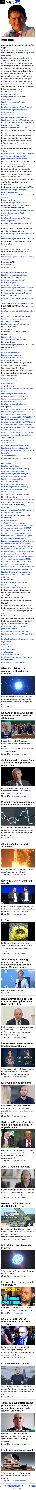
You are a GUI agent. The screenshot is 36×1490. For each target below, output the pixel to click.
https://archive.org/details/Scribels (13, 102)
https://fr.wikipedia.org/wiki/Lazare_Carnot (16, 448)
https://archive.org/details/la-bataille (13, 203)
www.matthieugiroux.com (10, 654)
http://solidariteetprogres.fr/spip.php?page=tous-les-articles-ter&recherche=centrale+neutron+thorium (15, 628)
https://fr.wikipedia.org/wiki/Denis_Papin (15, 445)
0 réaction (15, 838)
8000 (4, 1486)
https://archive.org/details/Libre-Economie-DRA (18, 409)
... (0, 1486)
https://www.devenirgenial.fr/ (11, 360)
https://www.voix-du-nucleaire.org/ (13, 662)
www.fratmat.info (7, 652)
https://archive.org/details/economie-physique (17, 412)
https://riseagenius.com (9, 481)
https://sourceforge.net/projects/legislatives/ (16, 58)
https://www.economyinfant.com (12, 471)
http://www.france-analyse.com (12, 355)
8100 (28, 1486)
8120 (33, 1486)
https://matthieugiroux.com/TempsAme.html (16, 107)
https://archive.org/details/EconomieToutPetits (17, 288)
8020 (9, 1486)
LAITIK (16, 125)
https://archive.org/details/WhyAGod (14, 489)
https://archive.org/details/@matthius (14, 110)
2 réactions (16, 754)
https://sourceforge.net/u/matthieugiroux (15, 324)
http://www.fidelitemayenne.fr (11, 337)
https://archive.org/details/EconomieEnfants (16, 290)
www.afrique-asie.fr (8, 649)
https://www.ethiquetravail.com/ (12, 358)
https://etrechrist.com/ (8, 264)
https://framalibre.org (8, 585)
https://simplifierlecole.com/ (10, 352)
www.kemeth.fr (6, 644)
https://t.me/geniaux (15, 91)
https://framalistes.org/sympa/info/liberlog (15, 218)
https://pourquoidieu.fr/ (9, 267)
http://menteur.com (7, 440)
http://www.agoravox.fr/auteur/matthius (14, 394)
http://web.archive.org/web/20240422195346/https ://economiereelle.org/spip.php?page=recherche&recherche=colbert (17, 156)
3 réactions (16, 875)
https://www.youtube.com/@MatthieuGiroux (16, 587)
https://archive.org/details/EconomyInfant (15, 474)
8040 (14, 1486)
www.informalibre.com (9, 376)
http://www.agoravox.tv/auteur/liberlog (14, 396)
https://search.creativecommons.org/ (14, 582)
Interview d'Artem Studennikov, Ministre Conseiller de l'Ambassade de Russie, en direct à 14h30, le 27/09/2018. (16, 790)
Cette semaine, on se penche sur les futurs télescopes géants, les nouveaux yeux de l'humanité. (16, 1475)
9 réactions (16, 1276)
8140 (14, 1488)
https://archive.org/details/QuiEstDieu (14, 272)
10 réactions (16, 1037)
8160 (19, 1488)
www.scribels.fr (6, 99)
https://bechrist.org (7, 492)
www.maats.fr (6, 647)
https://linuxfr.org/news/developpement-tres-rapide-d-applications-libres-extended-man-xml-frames (16, 574)
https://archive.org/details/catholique (14, 275)
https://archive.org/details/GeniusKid (14, 484)
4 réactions (16, 1239)
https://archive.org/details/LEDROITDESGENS (17, 345)
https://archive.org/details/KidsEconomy (15, 469)
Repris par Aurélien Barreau (18, 533)
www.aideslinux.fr (7, 378)
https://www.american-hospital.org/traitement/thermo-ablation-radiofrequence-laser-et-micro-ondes (15, 114)
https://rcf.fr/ (5, 339)
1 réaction (15, 707)
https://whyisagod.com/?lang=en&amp (14, 487)
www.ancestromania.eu (9, 381)
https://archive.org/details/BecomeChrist (15, 494)
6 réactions (16, 1161)
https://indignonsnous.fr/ (9, 94)
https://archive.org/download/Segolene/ (15, 50)
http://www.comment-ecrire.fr (11, 401)
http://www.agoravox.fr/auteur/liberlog (14, 399)
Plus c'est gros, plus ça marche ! (12, 990)
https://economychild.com (10, 466)
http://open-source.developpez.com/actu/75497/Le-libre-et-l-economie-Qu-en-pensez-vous (18, 510)
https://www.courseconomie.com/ (12, 280)
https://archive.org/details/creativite (13, 239)
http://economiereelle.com (10, 285)
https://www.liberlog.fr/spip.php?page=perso (16, 657)
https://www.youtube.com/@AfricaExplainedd (17, 120)
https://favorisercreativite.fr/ (10, 350)
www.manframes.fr (7, 383)
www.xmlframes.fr (7, 386)
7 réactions (16, 993)
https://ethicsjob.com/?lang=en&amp (14, 476)
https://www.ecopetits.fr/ (9, 283)
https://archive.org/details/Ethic (12, 479)
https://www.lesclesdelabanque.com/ (14, 128)
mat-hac (23, 707)
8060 (19, 1486)
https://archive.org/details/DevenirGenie (15, 249)
